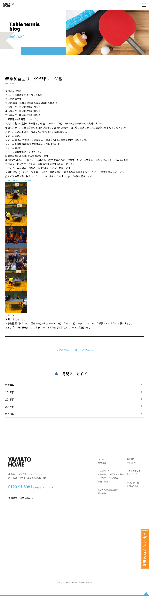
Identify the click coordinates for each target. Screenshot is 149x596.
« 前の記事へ (63, 350)
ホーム (101, 459)
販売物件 (102, 493)
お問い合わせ (133, 486)
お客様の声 (132, 462)
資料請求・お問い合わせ (21, 498)
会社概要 (102, 462)
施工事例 (104, 481)
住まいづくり (104, 470)
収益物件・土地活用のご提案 (111, 474)
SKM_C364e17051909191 (19, 180)
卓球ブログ (132, 474)
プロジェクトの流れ (109, 478)
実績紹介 (131, 459)
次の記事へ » (87, 350)
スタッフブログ (134, 470)
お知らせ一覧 (133, 482)
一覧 (75, 350)
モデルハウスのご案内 (108, 489)
